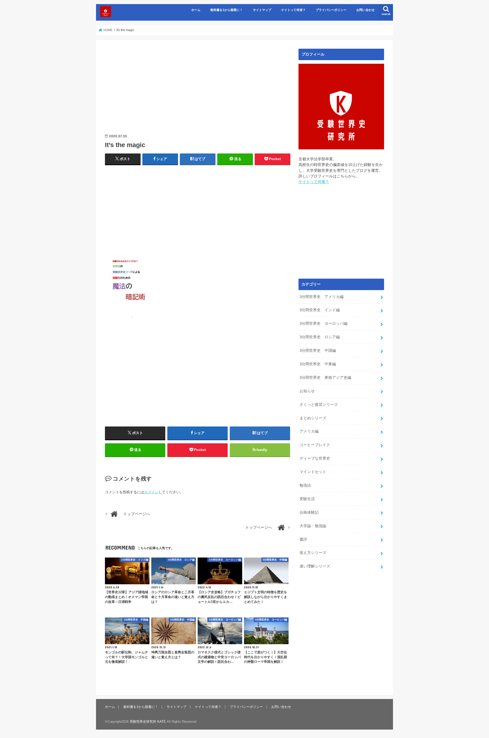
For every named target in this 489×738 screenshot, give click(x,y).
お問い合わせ (365, 10)
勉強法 (305, 485)
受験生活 (307, 499)
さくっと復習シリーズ (319, 405)
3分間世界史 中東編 (318, 364)
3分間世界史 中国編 (318, 350)
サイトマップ (262, 10)
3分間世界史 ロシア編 (320, 337)
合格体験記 (309, 512)
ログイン (151, 492)
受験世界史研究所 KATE (148, 721)
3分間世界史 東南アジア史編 (325, 378)
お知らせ (307, 391)
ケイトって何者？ (293, 10)
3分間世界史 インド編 (320, 310)
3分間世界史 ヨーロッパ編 (323, 323)
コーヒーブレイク (315, 445)
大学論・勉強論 (313, 526)
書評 (303, 539)
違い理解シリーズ (315, 566)
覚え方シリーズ (313, 553)
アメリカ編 (309, 431)
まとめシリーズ (313, 418)
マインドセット (313, 472)
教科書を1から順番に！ (226, 10)
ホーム (195, 10)
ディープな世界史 (315, 458)
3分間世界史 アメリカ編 (322, 297)
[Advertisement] (197, 84)
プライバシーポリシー (331, 10)
